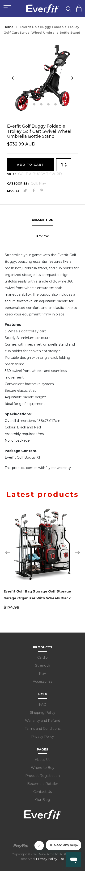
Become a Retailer (42, 784)
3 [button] (34, 104)
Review (42, 236)
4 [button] (41, 104)
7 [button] (63, 104)
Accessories (42, 681)
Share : (13, 191)
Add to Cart (30, 164)
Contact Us (42, 792)
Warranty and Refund (42, 720)
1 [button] (20, 104)
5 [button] (49, 104)
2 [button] (27, 104)
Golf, (35, 183)
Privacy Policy (42, 736)
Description (42, 220)
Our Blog (42, 800)
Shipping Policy (42, 712)
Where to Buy (42, 768)
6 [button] (56, 104)
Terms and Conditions (42, 728)
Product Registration (42, 776)
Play (42, 183)
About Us (42, 760)
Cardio (42, 657)
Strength (42, 665)
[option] (42, 77)
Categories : (18, 183)
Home (8, 27)
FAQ (42, 704)
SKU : (11, 174)
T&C (62, 859)
